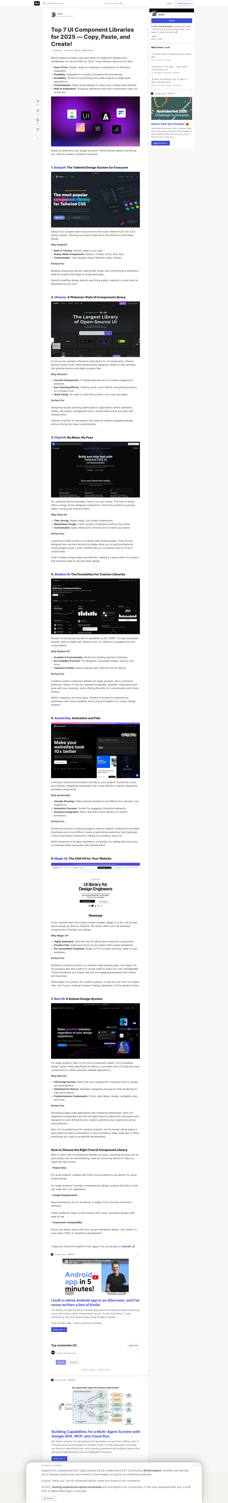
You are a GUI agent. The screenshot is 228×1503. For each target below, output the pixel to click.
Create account (184, 3)
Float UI (60, 437)
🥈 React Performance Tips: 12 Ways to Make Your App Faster (169, 82)
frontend (68, 50)
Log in (169, 3)
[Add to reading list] (38, 121)
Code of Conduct (88, 1370)
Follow (172, 20)
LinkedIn (126, 1246)
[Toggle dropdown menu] (138, 1254)
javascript (57, 50)
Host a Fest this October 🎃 (170, 124)
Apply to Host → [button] (160, 143)
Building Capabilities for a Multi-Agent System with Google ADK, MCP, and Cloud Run (96, 1433)
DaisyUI (59, 167)
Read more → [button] (59, 1329)
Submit (61, 1362)
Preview (73, 1362)
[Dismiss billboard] (196, 1465)
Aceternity (62, 718)
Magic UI (60, 858)
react (78, 50)
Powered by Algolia (112, 3)
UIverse (60, 297)
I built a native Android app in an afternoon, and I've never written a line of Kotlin (95, 1302)
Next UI (59, 999)
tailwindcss (88, 50)
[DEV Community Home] (37, 3)
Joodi (59, 14)
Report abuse (104, 1370)
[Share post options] (37, 138)
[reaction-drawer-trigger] (38, 102)
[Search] (44, 3)
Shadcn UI (62, 574)
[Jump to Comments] (38, 112)
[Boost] (38, 129)
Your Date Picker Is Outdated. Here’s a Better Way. (171, 57)
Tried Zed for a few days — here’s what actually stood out (169, 69)
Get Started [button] (48, 1498)
